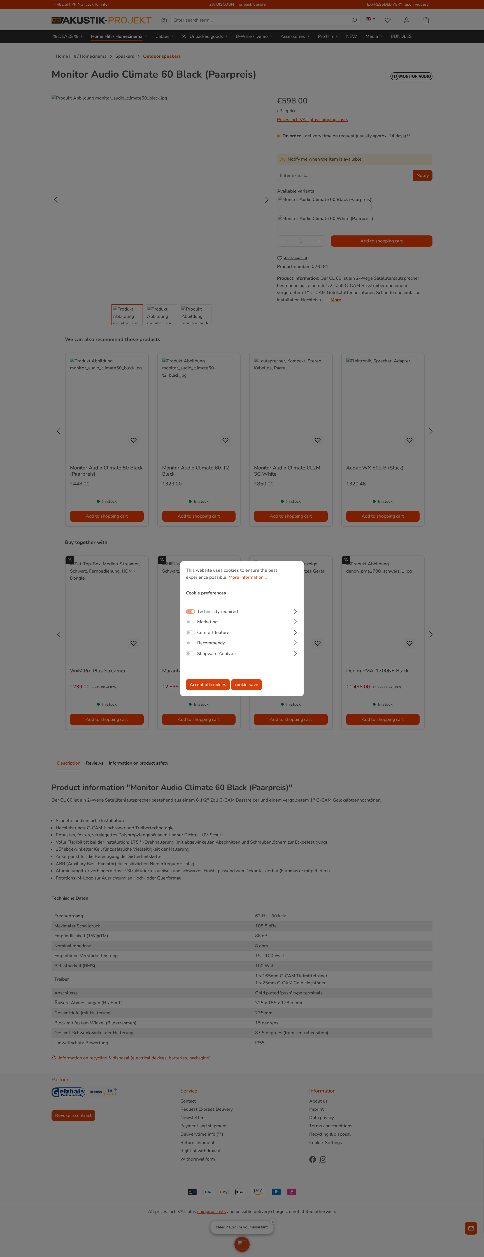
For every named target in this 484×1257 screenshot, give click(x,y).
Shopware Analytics (217, 654)
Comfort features (214, 632)
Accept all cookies (208, 685)
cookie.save (246, 685)
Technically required (217, 611)
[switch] (190, 622)
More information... (248, 577)
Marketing (207, 622)
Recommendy (211, 643)
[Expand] (295, 610)
